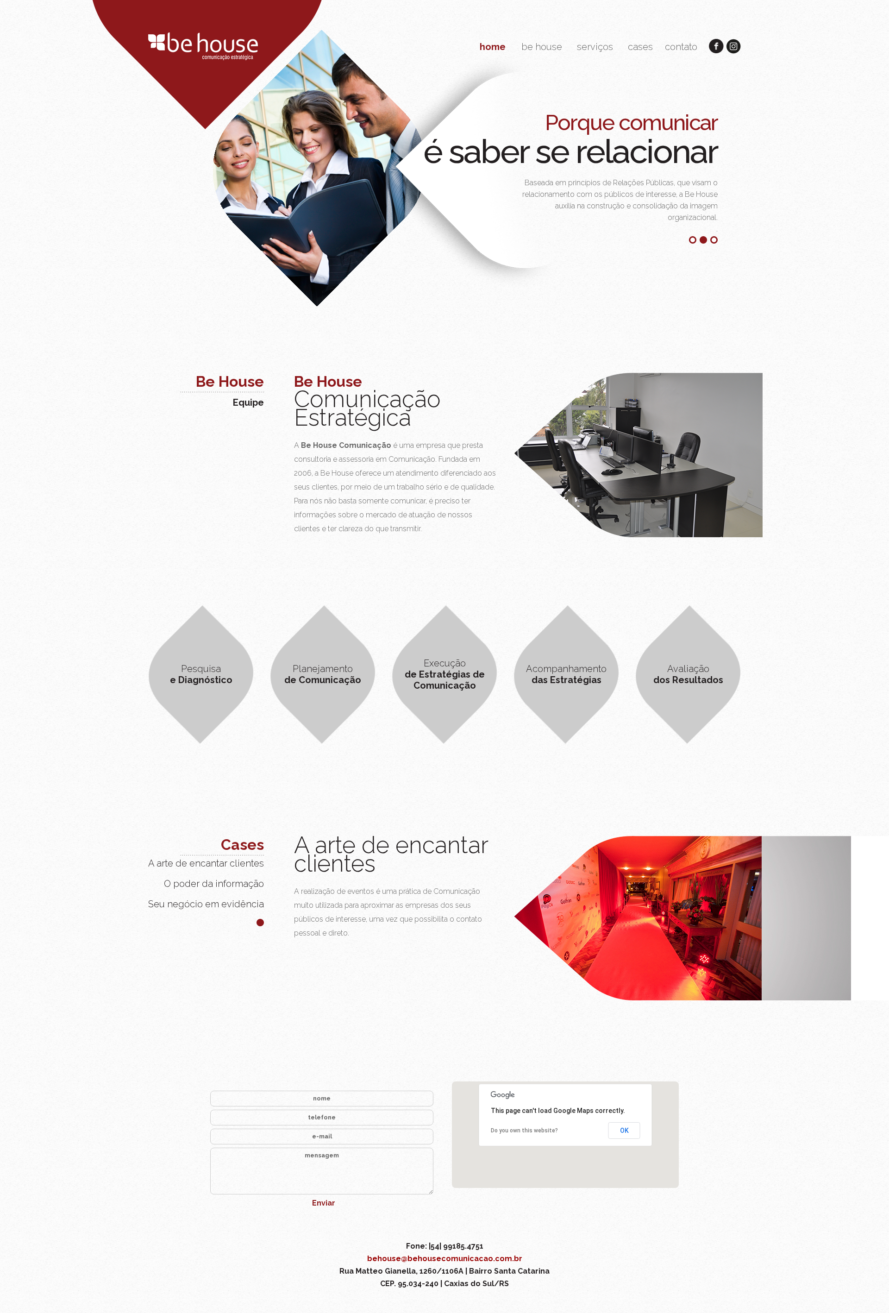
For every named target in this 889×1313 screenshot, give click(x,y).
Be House (230, 381)
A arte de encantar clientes (206, 863)
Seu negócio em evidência (206, 904)
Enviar (323, 1203)
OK (624, 1130)
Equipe (248, 402)
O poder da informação (214, 883)
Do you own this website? (524, 1130)
